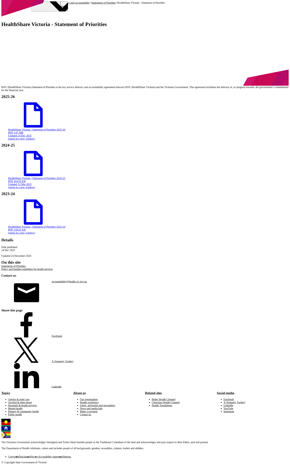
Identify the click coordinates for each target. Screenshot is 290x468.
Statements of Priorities (13, 266)
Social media (225, 393)
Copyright (13, 456)
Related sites (153, 393)
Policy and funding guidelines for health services (27, 269)
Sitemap (66, 456)
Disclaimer (24, 456)
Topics (5, 393)
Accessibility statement (50, 456)
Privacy (34, 456)
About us (79, 393)
